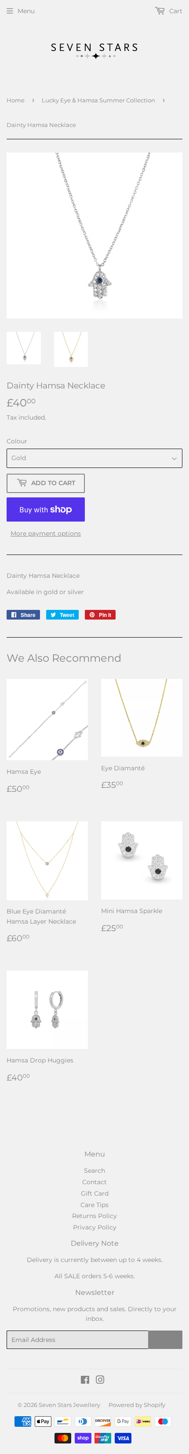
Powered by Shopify (137, 1404)
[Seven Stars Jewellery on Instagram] (100, 1381)
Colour (17, 441)
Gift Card (95, 1193)
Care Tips (94, 1205)
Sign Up (165, 1340)
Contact (94, 1182)
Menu (26, 11)
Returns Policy (94, 1216)
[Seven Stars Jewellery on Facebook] (85, 1381)
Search (94, 1171)
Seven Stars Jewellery (69, 1404)
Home (16, 100)
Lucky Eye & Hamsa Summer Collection (98, 100)
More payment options (46, 533)
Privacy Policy (94, 1227)
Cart (174, 11)
